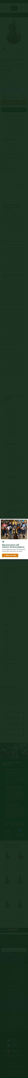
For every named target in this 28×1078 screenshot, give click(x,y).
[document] (14, 539)
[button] (25, 521)
